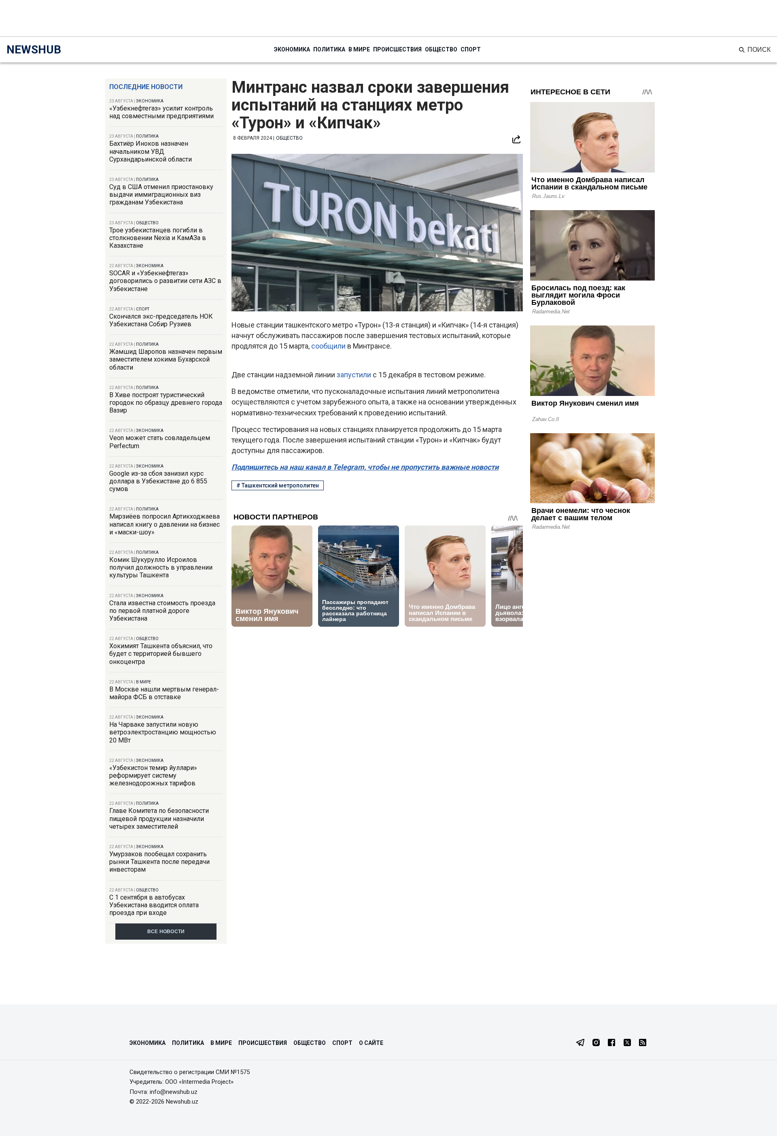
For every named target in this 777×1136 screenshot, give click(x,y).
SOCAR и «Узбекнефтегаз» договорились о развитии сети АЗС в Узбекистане (165, 280)
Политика (329, 49)
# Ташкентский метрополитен (277, 485)
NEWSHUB (33, 49)
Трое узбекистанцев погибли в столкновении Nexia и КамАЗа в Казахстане (157, 237)
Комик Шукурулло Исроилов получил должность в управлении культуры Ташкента (160, 567)
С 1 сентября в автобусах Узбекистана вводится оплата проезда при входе (154, 905)
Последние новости (146, 87)
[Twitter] (627, 1043)
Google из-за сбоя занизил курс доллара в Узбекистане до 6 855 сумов (158, 481)
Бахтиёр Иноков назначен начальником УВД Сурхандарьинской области (150, 151)
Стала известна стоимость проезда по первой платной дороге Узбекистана (162, 610)
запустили (355, 374)
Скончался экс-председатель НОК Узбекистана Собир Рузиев (161, 320)
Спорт (471, 49)
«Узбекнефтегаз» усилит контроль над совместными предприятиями (161, 112)
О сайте (371, 1043)
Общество (441, 49)
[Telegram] (580, 1043)
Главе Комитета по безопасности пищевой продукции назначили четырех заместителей (159, 818)
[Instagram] (596, 1043)
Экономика (292, 49)
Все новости (166, 931)
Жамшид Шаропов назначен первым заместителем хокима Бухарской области (165, 359)
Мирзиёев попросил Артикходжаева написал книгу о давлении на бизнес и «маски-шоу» (164, 524)
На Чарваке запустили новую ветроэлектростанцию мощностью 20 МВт (162, 732)
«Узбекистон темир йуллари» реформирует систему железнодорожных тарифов (153, 775)
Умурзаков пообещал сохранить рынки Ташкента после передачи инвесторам (159, 861)
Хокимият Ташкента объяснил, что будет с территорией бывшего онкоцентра (160, 653)
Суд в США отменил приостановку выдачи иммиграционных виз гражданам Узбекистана (161, 194)
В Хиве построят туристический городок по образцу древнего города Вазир (165, 402)
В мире (359, 49)
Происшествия (397, 49)
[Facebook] (611, 1043)
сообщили (329, 346)
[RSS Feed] (643, 1043)
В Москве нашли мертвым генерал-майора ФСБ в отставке (164, 693)
